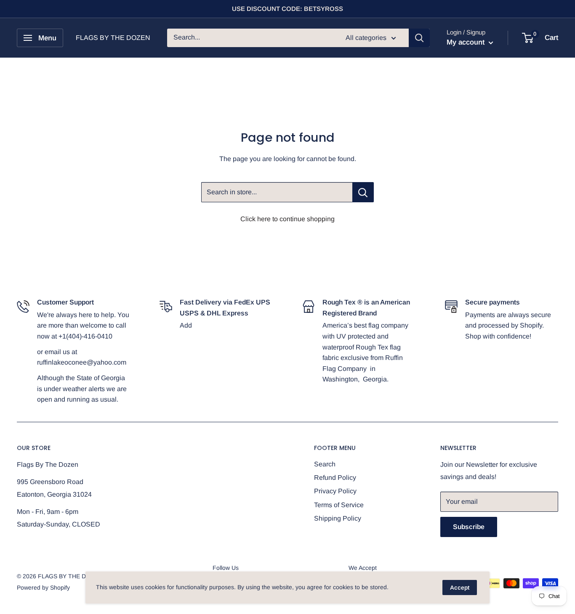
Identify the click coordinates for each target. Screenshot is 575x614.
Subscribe (468, 526)
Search (324, 464)
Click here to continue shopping (287, 218)
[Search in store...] (363, 192)
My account (467, 42)
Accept (459, 587)
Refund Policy (335, 477)
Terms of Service (339, 504)
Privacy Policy (335, 491)
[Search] (419, 38)
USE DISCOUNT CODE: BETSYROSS (287, 8)
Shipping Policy (337, 518)
